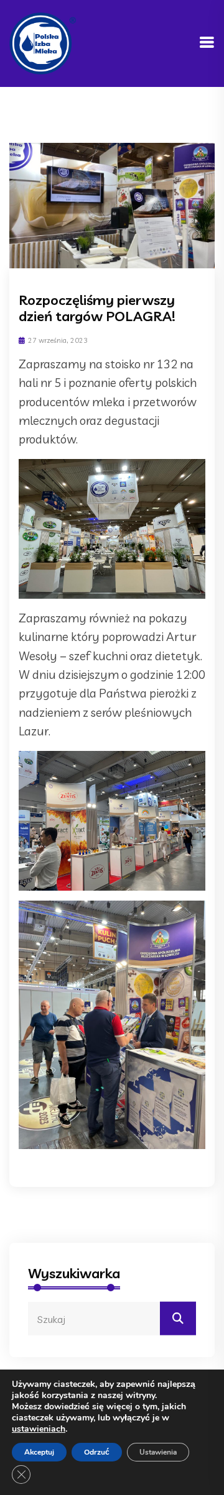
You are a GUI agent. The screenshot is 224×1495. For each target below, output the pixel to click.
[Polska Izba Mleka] (42, 42)
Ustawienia (158, 1452)
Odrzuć (97, 1452)
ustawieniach (38, 1429)
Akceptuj (39, 1452)
